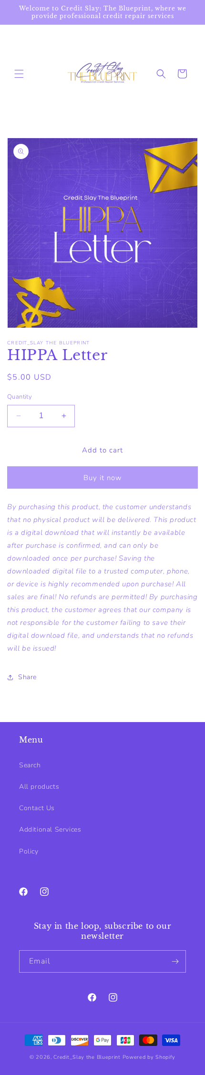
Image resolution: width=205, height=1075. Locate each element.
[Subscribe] (174, 961)
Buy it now (102, 477)
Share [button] (27, 677)
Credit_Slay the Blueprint (87, 1057)
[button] (19, 73)
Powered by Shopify (149, 1057)
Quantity (19, 396)
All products (39, 786)
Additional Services (50, 829)
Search (30, 765)
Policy (29, 851)
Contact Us (37, 808)
